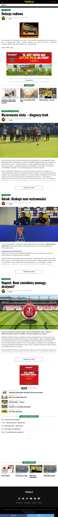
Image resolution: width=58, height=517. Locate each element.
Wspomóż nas (27, 503)
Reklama (34, 503)
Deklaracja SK (19, 503)
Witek (10, 291)
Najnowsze (4, 5)
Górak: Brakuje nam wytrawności (12, 429)
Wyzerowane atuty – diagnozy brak (16, 422)
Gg (2, 429)
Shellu (10, 120)
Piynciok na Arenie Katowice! (12, 419)
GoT (10, 19)
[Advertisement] (29, 448)
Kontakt (40, 503)
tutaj (11, 47)
